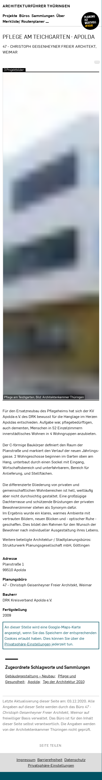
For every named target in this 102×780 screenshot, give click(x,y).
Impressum (26, 759)
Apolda (34, 681)
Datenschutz (74, 759)
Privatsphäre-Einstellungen (27, 644)
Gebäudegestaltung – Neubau (30, 676)
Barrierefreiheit (49, 759)
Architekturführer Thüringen (36, 6)
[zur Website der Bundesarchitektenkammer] (90, 17)
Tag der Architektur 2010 (63, 681)
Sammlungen (42, 15)
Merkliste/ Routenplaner (24, 21)
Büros (24, 15)
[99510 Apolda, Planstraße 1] (97, 62)
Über (60, 15)
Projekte (10, 15)
